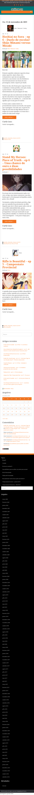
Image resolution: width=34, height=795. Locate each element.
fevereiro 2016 (5, 724)
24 (3, 414)
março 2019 (5, 610)
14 (20, 408)
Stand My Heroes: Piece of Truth (11, 243)
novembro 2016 (6, 696)
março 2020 (5, 573)
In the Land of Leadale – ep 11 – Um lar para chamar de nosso (17, 379)
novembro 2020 (6, 548)
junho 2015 (5, 749)
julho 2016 (4, 709)
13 (16, 408)
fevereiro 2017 (5, 687)
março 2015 (5, 758)
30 (28, 414)
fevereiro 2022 (5, 502)
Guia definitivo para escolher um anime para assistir (15, 469)
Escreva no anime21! (7, 466)
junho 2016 (5, 712)
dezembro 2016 (6, 693)
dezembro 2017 (6, 656)
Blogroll (4, 460)
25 (8, 414)
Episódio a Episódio (7, 138)
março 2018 (5, 647)
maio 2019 (4, 604)
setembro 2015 (5, 740)
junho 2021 (5, 527)
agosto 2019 (5, 595)
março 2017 (5, 684)
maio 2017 (4, 678)
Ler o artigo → (9, 117)
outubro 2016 (5, 699)
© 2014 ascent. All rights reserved (8, 791)
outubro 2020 (5, 551)
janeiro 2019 (5, 616)
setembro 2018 (5, 628)
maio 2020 (4, 567)
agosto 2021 (5, 521)
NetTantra (24, 791)
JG (20, 148)
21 (20, 411)
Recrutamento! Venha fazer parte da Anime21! (13, 478)
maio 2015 (4, 752)
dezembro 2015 (6, 730)
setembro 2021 (5, 517)
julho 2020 (4, 561)
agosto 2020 (5, 557)
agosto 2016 (5, 706)
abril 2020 (4, 570)
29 (24, 414)
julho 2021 (4, 524)
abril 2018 (4, 644)
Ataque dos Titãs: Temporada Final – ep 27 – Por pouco (17, 375)
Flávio (20, 253)
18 (8, 411)
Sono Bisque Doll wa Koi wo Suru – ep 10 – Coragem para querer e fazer (17, 440)
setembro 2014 (5, 777)
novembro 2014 (6, 770)
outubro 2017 (5, 663)
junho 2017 (5, 675)
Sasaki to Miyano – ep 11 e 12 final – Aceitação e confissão (15, 363)
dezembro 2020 (6, 545)
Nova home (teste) (6, 472)
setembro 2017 (5, 666)
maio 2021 (4, 530)
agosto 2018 (5, 632)
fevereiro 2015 (5, 761)
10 (3, 408)
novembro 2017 (6, 659)
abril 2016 (4, 718)
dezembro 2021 (6, 508)
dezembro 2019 (6, 582)
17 (3, 411)
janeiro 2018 (5, 653)
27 (16, 414)
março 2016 (5, 721)
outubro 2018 (5, 625)
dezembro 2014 (6, 767)
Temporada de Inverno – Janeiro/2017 (11, 481)
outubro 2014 (5, 774)
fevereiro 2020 (5, 576)
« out (3, 418)
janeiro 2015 (5, 764)
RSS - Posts (10, 388)
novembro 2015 (6, 733)
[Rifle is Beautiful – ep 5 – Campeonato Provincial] (17, 281)
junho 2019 (5, 601)
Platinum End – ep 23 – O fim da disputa (13, 372)
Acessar (4, 786)
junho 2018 (5, 638)
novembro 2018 (6, 622)
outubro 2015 (5, 737)
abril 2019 (4, 607)
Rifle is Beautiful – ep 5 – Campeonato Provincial (16, 264)
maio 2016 (4, 715)
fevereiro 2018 (5, 650)
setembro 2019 (5, 592)
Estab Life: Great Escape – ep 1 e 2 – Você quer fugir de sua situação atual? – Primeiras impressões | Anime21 (17, 426)
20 (16, 411)
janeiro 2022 (5, 505)
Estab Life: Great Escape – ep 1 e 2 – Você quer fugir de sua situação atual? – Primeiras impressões (17, 359)
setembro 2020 (5, 554)
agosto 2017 (5, 669)
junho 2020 (5, 564)
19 (12, 411)
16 (28, 408)
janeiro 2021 (5, 542)
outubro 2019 (5, 588)
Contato (4, 463)
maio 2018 (4, 641)
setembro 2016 (5, 703)
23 (28, 411)
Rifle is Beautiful (7, 327)
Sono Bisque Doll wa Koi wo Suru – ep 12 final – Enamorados (15, 354)
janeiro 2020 (5, 579)
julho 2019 (4, 598)
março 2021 (5, 536)
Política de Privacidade (7, 475)
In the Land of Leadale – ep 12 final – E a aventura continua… (15, 345)
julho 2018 (4, 635)
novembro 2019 (6, 585)
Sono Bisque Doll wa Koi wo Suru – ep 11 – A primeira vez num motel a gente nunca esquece (16, 383)
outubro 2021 (5, 514)
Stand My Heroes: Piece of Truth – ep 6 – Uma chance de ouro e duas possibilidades (16, 163)
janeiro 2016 (5, 727)
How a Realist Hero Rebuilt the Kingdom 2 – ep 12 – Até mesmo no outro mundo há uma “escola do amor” (16, 349)
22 (24, 411)
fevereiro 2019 (5, 613)
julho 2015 (4, 746)
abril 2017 (4, 681)
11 (8, 408)
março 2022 (5, 499)
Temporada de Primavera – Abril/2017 (11, 484)
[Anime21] (17, 9)
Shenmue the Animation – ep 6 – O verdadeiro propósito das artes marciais (15, 368)
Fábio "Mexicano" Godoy (20, 28)
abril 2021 (4, 533)
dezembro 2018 (6, 619)
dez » (6, 418)
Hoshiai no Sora (7, 139)
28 (20, 414)
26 (12, 414)
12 (12, 408)
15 (24, 408)
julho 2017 (4, 672)
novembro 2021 (6, 511)
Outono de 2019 (16, 138)
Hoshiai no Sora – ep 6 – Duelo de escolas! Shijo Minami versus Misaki (16, 41)
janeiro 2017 (5, 690)
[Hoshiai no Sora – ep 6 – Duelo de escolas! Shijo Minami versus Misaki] (17, 59)
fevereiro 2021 (5, 539)
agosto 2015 (5, 743)
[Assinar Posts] (5, 388)
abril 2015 (4, 755)
